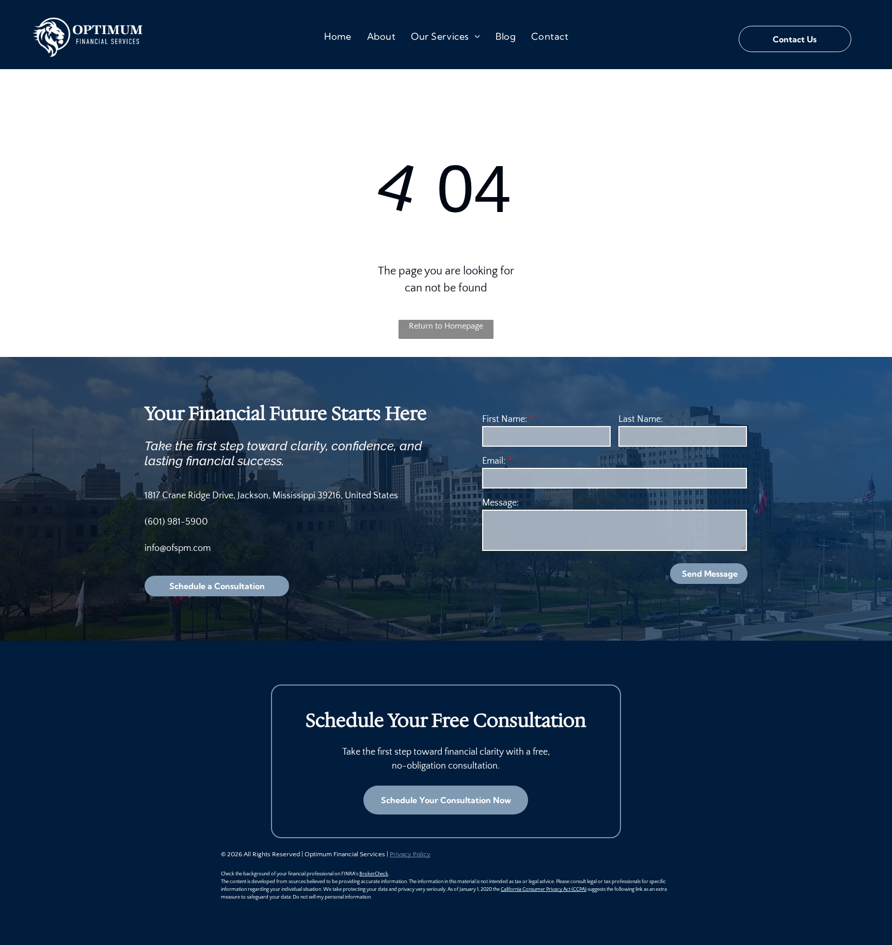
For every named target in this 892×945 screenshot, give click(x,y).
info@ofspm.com (178, 548)
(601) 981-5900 (176, 522)
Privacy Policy (410, 854)
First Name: (504, 419)
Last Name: (640, 419)
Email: (493, 461)
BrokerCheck (373, 874)
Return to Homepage (446, 326)
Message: (500, 503)
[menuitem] (337, 36)
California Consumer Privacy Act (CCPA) (543, 889)
